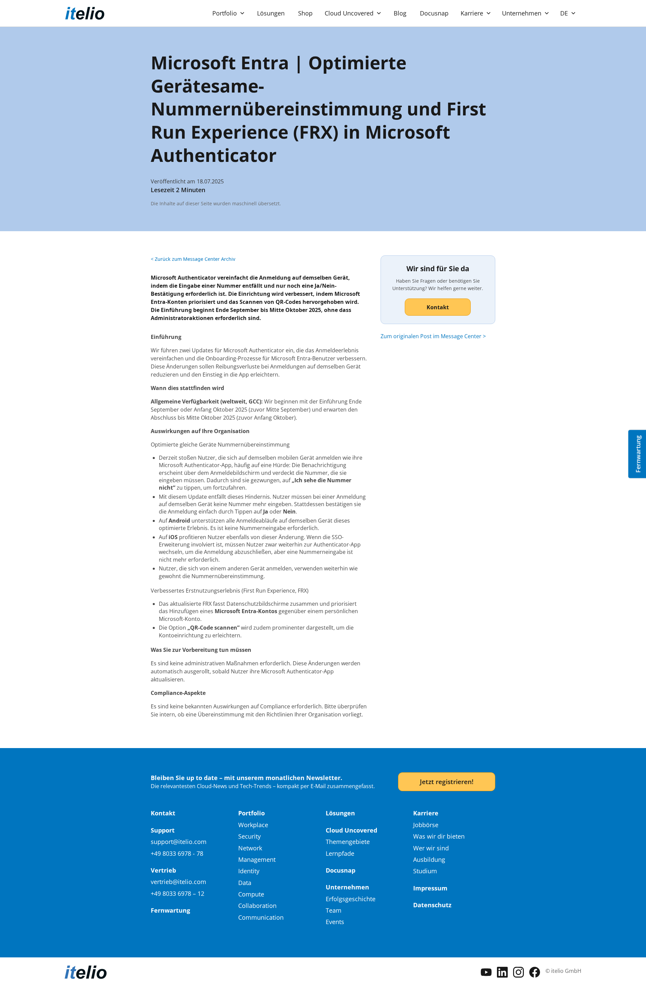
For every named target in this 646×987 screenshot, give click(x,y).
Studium (425, 871)
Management (257, 859)
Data (244, 883)
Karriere (425, 813)
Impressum (430, 888)
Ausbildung (429, 859)
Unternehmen (347, 887)
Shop (305, 13)
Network (250, 848)
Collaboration (257, 906)
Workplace (253, 825)
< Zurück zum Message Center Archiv (193, 259)
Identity (248, 871)
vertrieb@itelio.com (178, 882)
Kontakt (163, 813)
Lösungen (271, 13)
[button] (228, 13)
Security (249, 836)
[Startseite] (85, 13)
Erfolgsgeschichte (350, 899)
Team (334, 910)
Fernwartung (170, 910)
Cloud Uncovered (351, 830)
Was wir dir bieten (439, 836)
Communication (261, 917)
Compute (251, 894)
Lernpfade (340, 853)
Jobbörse (425, 825)
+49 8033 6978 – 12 (177, 893)
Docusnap (434, 13)
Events (335, 922)
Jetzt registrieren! (446, 781)
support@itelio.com (179, 842)
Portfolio (251, 813)
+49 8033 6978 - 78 (177, 853)
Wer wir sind (431, 848)
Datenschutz (432, 905)
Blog (400, 13)
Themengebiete (348, 842)
